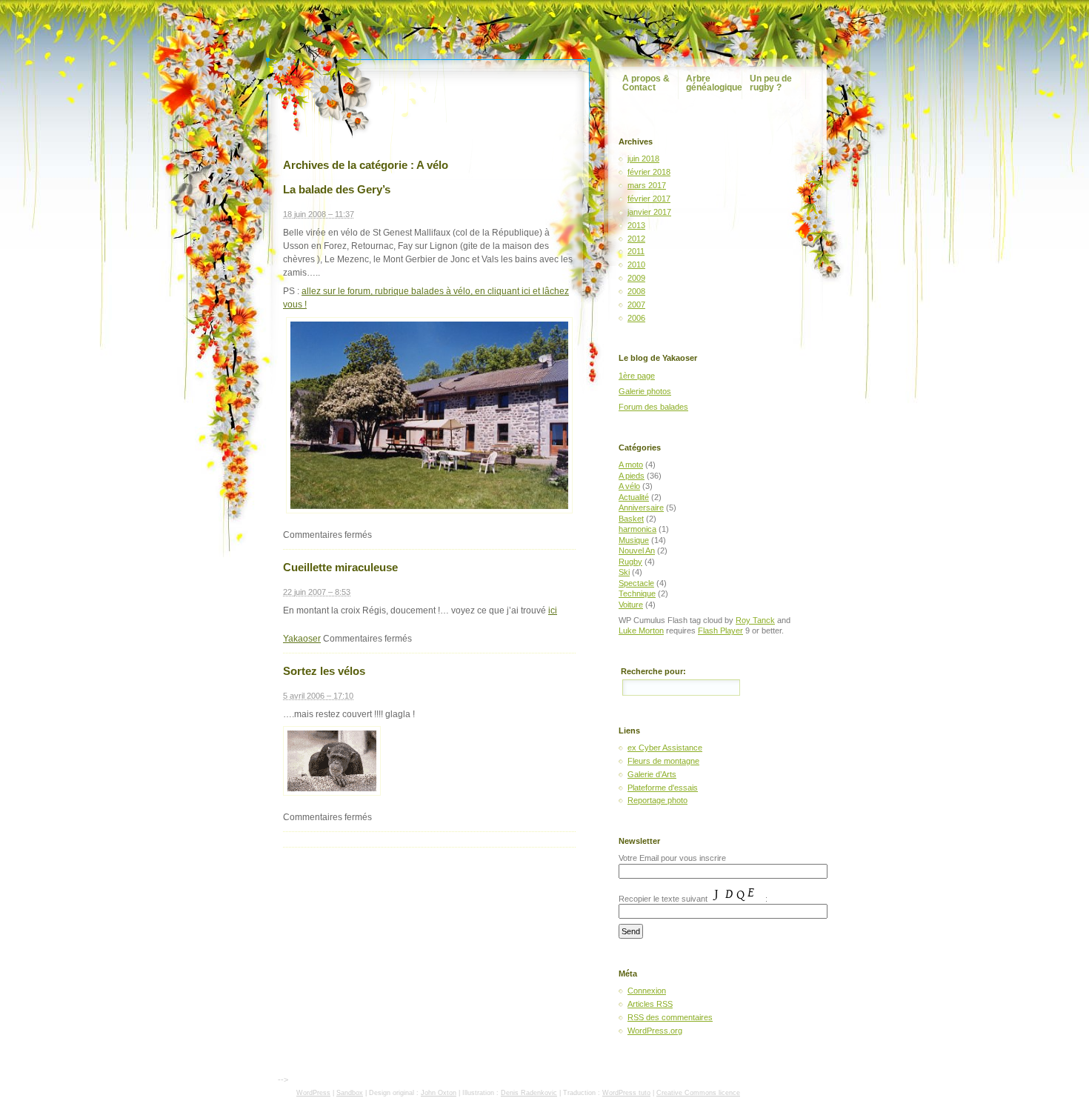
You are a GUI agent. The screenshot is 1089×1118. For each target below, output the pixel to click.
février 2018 (648, 171)
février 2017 (648, 198)
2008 (636, 291)
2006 (636, 317)
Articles (650, 1003)
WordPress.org (654, 1030)
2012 (636, 238)
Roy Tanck (755, 620)
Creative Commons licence (698, 1093)
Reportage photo (657, 800)
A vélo (629, 486)
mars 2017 (646, 185)
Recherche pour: (653, 671)
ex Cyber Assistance (664, 747)
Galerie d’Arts (651, 774)
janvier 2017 (649, 211)
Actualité (634, 497)
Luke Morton (641, 630)
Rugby (630, 561)
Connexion (646, 990)
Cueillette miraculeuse (340, 567)
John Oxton (438, 1093)
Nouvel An (637, 550)
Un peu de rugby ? (771, 83)
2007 (636, 304)
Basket (631, 518)
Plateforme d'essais (662, 787)
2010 (636, 264)
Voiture (631, 604)
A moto (631, 464)
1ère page (637, 375)
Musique (634, 540)
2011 (636, 251)
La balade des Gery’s (336, 189)
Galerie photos (645, 391)
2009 (636, 277)
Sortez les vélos (324, 671)
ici (552, 610)
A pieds (632, 475)
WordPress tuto (626, 1093)
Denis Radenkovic (529, 1093)
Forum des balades (653, 406)
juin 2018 (643, 158)
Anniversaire (641, 507)
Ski (624, 572)
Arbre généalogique (714, 83)
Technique (637, 593)
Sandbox (349, 1093)
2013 (636, 225)
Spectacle (636, 583)
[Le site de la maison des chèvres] (429, 510)
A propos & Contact (646, 83)
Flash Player (720, 630)
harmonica (637, 529)
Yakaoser (302, 638)
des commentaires (670, 1017)
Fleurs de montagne (663, 760)
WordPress (313, 1093)
